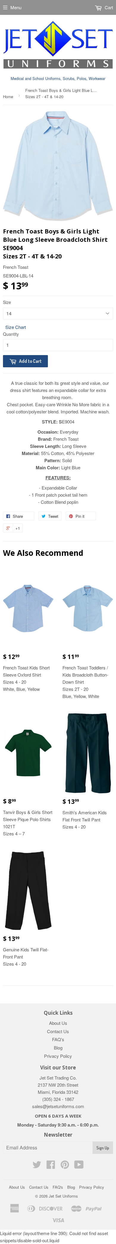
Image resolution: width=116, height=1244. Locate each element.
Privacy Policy (58, 1056)
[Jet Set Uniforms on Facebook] (50, 1166)
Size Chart (15, 327)
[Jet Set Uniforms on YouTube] (79, 1166)
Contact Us (58, 1031)
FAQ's (58, 1039)
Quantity (11, 334)
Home (8, 96)
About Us (58, 1023)
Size (7, 302)
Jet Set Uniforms (63, 1196)
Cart (108, 7)
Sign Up (102, 1147)
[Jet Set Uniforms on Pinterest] (64, 1166)
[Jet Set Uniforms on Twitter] (36, 1166)
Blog (58, 1047)
